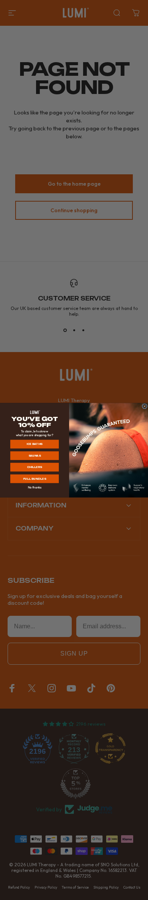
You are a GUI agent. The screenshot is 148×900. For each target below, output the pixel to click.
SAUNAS (34, 455)
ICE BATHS (35, 444)
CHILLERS (34, 467)
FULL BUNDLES (34, 478)
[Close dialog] (144, 406)
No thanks (34, 487)
